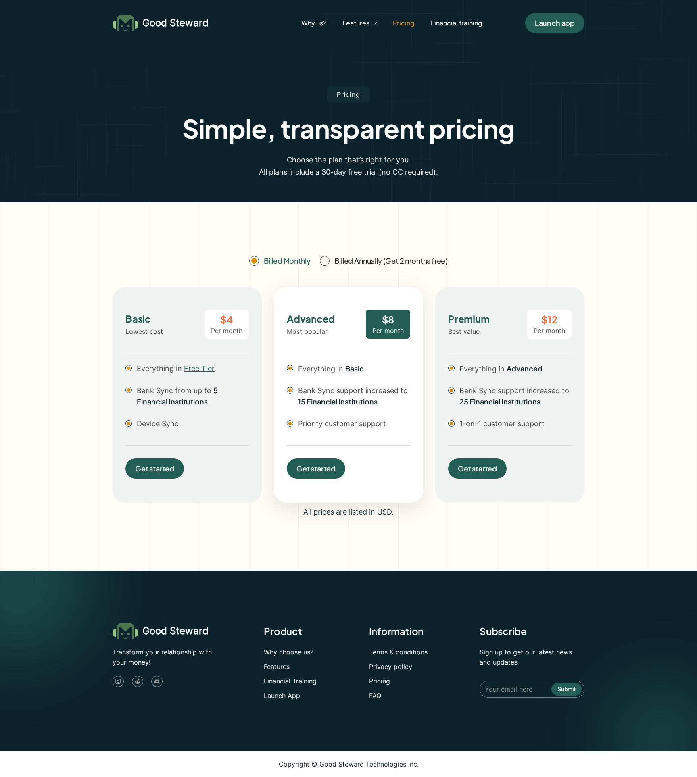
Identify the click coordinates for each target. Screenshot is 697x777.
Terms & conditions (398, 652)
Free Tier (199, 368)
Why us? (313, 23)
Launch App (282, 695)
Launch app (555, 22)
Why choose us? (288, 652)
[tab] (279, 261)
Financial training (456, 23)
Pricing (404, 23)
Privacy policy (390, 666)
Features (277, 666)
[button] (359, 22)
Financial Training (290, 681)
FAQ (375, 695)
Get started (154, 468)
